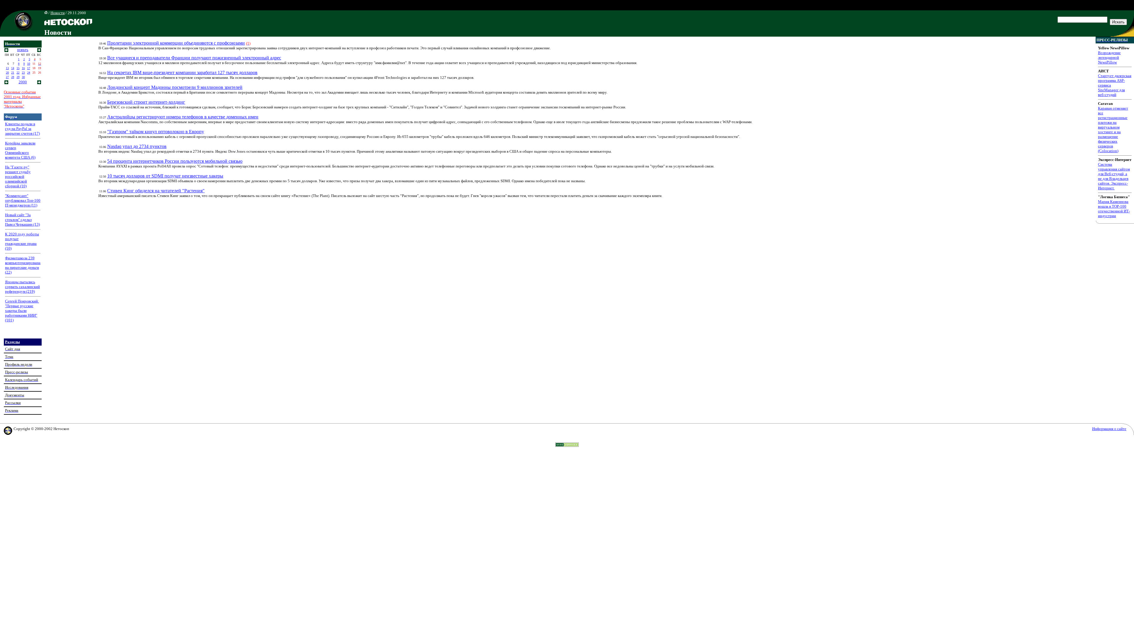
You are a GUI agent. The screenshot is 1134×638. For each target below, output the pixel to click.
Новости (57, 13)
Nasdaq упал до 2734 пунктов (137, 146)
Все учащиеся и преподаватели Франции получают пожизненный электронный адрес (194, 57)
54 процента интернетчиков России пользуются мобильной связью (174, 161)
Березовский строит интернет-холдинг (146, 102)
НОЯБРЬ (22, 50)
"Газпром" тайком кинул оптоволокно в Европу (155, 131)
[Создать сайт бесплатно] (567, 445)
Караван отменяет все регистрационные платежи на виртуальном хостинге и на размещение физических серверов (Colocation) (1113, 129)
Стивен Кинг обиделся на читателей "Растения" (156, 190)
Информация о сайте (1109, 429)
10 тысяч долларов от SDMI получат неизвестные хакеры (165, 175)
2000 (23, 82)
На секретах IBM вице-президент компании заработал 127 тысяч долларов (182, 72)
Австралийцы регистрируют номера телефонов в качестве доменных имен (182, 116)
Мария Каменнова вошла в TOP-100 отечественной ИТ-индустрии (1114, 208)
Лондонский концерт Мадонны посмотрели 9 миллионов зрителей (174, 87)
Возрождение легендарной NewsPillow (1109, 57)
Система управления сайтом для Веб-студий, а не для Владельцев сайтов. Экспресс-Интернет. (1114, 176)
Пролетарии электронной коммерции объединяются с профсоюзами (176, 42)
